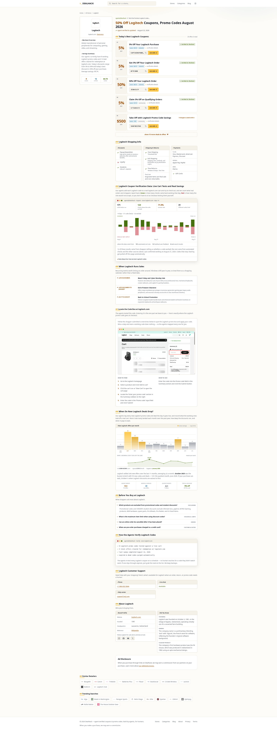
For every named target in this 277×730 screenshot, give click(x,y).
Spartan (163, 699)
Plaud (141, 682)
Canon (99, 682)
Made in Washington (101, 699)
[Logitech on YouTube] (128, 638)
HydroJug (187, 699)
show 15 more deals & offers (156, 134)
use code (152, 53)
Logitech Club (102, 687)
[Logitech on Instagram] (119, 638)
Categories (181, 3)
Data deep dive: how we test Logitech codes (131, 259)
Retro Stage (138, 699)
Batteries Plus (127, 682)
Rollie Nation (88, 704)
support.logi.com (123, 596)
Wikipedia (135, 630)
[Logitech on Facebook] (123, 638)
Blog (189, 3)
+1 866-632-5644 (123, 586)
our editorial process (146, 666)
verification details (152, 48)
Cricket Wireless (171, 682)
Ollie (151, 699)
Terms (195, 721)
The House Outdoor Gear (109, 704)
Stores (172, 3)
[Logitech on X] (132, 638)
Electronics (100, 34)
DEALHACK (86, 3)
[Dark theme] (195, 3)
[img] (156, 226)
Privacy (187, 721)
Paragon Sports (121, 699)
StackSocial (154, 682)
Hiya (85, 699)
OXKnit (175, 699)
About (180, 721)
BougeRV (87, 682)
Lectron (186, 682)
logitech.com (136, 617)
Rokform (87, 687)
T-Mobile (112, 682)
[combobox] (132, 3)
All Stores (88, 13)
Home (81, 13)
